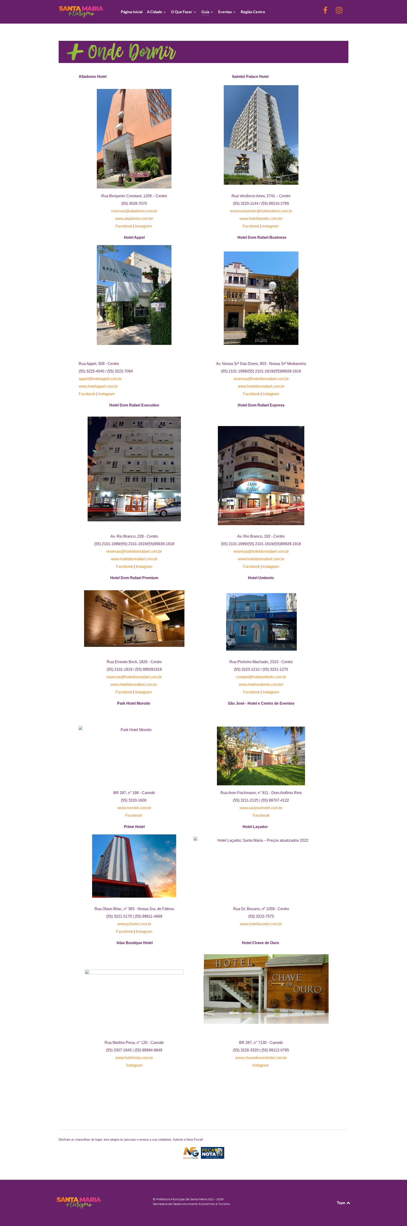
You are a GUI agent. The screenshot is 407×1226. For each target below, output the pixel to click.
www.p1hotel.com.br (134, 924)
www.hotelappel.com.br (98, 386)
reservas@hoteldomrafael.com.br (261, 379)
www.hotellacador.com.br (261, 924)
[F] (326, 12)
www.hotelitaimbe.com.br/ (261, 219)
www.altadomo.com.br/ (134, 219)
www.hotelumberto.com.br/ (261, 684)
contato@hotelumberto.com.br (261, 677)
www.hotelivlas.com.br (134, 1058)
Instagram (143, 226)
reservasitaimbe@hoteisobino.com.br (261, 211)
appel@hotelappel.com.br (100, 379)
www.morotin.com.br (134, 808)
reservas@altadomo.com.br (134, 211)
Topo (341, 1203)
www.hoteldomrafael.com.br (261, 386)
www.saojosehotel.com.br (261, 808)
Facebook (124, 226)
